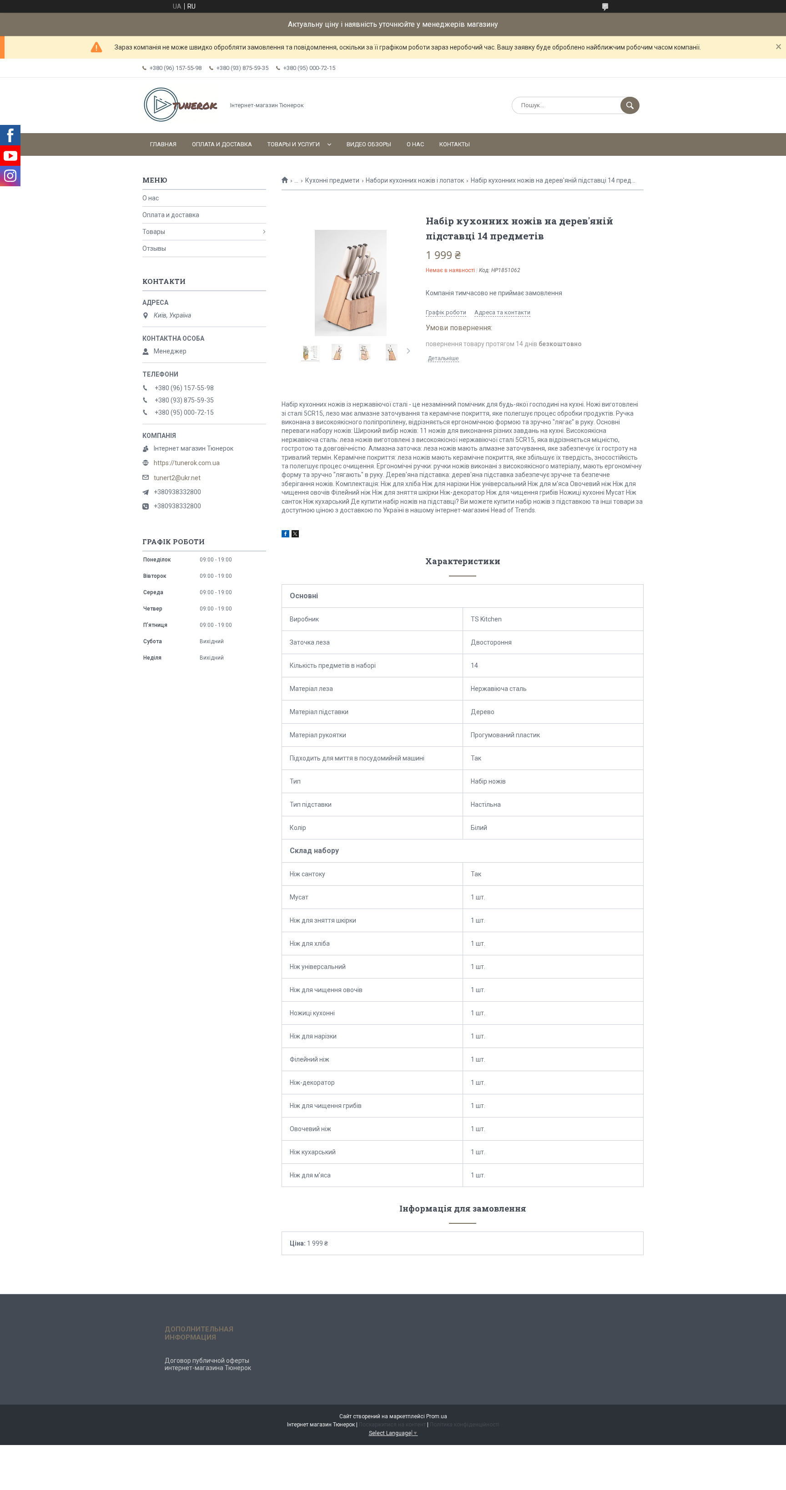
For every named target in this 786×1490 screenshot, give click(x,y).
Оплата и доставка (222, 144)
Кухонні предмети (332, 180)
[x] (295, 535)
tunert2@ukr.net (177, 478)
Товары (153, 231)
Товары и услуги (293, 144)
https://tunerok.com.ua (187, 463)
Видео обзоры (369, 144)
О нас (415, 144)
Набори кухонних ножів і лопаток (415, 180)
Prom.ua (436, 1416)
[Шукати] (630, 105)
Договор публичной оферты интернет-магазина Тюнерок (208, 1364)
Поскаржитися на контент (392, 1424)
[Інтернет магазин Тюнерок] (181, 121)
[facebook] (285, 535)
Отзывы (154, 248)
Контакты (454, 144)
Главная (163, 144)
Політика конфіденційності (464, 1424)
